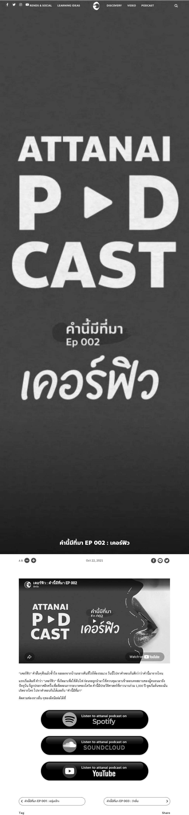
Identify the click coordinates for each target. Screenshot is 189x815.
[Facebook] (153, 560)
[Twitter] (166, 560)
